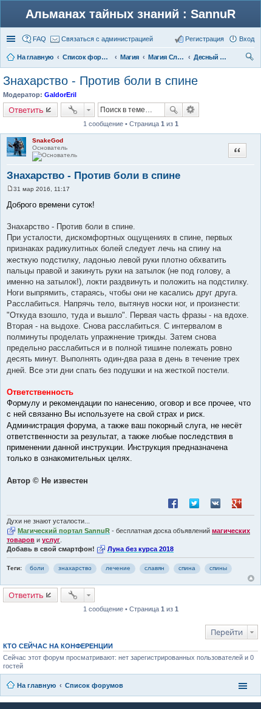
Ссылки (12, 39)
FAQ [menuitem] (39, 38)
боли (37, 568)
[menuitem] (101, 39)
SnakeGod (47, 140)
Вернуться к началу (251, 578)
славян (154, 568)
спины (218, 568)
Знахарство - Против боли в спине (100, 80)
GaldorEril (60, 94)
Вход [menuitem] (246, 38)
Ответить (26, 109)
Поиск (173, 109)
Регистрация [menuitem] (204, 38)
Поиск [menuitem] (250, 58)
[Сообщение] (10, 189)
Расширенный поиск (191, 109)
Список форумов (94, 685)
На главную (36, 685)
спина (186, 568)
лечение (118, 568)
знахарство (75, 568)
